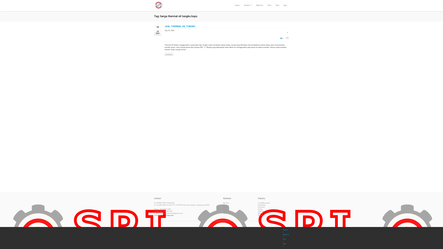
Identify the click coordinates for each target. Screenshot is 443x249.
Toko (277, 5)
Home (237, 5)
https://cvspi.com (167, 215)
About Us (259, 5)
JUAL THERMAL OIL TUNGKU (180, 26)
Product (247, 5)
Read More (169, 54)
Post (269, 5)
